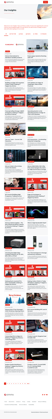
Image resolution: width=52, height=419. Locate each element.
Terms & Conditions (23, 404)
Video (36, 33)
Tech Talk (13, 33)
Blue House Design (44, 412)
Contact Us (18, 401)
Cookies (28, 401)
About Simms (11, 401)
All (6, 33)
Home (6, 401)
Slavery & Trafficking (42, 401)
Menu (45, 2)
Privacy (23, 401)
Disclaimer (34, 401)
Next (28, 383)
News (21, 33)
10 (24, 383)
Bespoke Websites (35, 412)
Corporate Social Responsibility (11, 404)
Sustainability (31, 404)
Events (29, 33)
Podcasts (44, 33)
